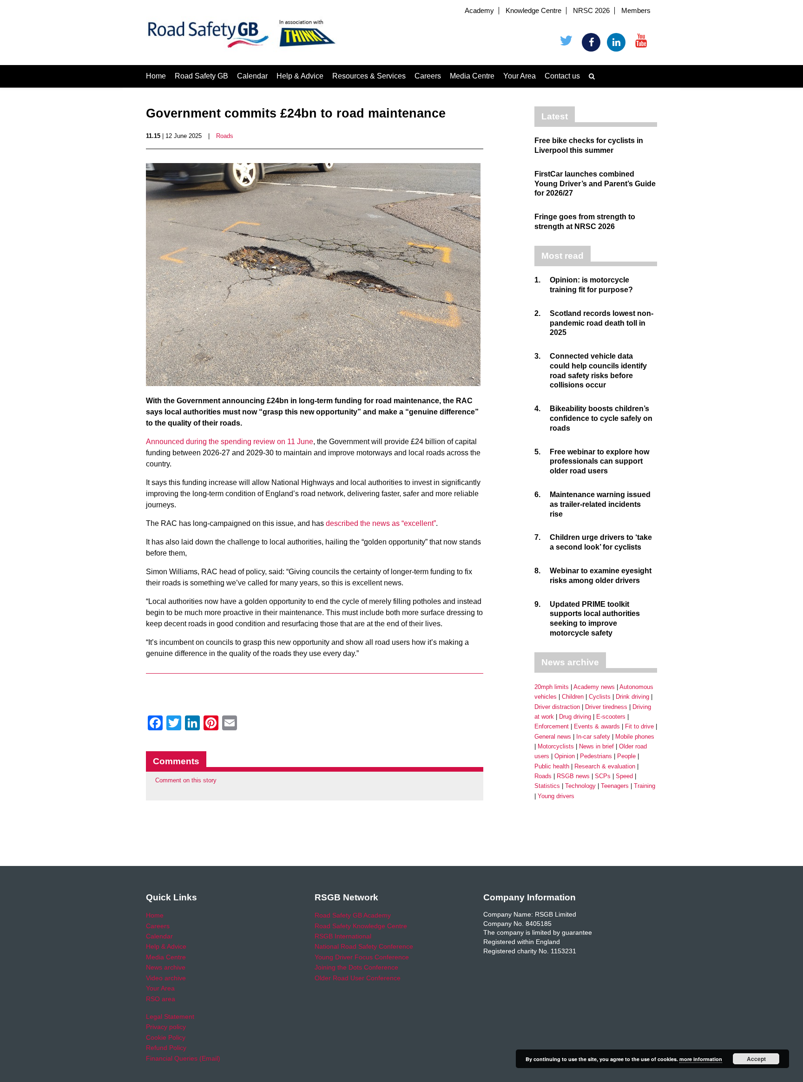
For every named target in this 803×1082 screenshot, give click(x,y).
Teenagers (615, 785)
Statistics (547, 785)
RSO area (160, 999)
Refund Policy (166, 1047)
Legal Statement (170, 1016)
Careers (428, 76)
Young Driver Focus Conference (362, 957)
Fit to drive (639, 726)
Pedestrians (596, 756)
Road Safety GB (201, 76)
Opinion (564, 756)
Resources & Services (369, 76)
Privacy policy (166, 1026)
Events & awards (597, 726)
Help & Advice (299, 76)
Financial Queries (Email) (183, 1058)
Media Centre (472, 76)
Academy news (594, 686)
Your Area (519, 76)
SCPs (603, 776)
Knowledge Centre (533, 10)
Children (573, 696)
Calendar (252, 76)
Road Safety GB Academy (353, 915)
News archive (165, 967)
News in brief (596, 746)
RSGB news (573, 776)
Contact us (562, 76)
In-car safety (593, 736)
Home (156, 76)
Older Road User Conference (358, 978)
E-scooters (610, 716)
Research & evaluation (604, 766)
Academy (479, 10)
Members (636, 10)
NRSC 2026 (591, 10)
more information (700, 1059)
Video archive (166, 978)
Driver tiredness (606, 706)
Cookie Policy (165, 1037)
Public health (551, 766)
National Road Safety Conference (364, 946)
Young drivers (556, 796)
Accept (756, 1059)
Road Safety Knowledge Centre (361, 926)
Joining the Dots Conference (356, 967)
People (626, 756)
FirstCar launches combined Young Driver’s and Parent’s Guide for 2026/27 (595, 183)
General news (552, 736)
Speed (624, 776)
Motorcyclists (556, 746)
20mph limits (551, 686)
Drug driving (575, 716)
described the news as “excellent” (381, 523)
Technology (580, 785)
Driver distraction (557, 706)
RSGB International (343, 936)
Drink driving (632, 696)
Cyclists (600, 696)
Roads (224, 135)
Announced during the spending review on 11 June (229, 442)
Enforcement (551, 726)
